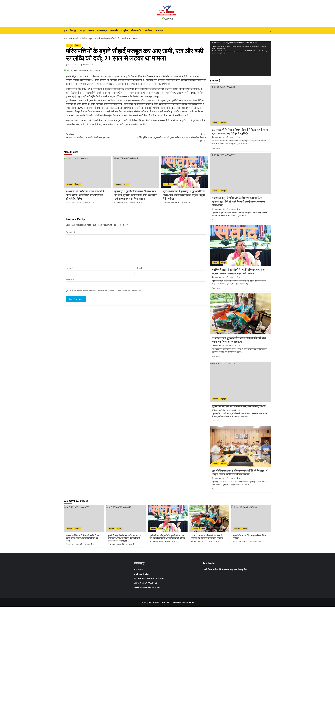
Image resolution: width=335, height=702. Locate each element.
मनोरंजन (148, 30)
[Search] (269, 30)
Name (69, 268)
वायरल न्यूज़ (102, 30)
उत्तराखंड (114, 30)
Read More (216, 148)
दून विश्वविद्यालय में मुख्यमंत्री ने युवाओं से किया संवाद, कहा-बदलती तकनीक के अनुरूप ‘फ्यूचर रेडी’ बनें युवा (184, 195)
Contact (159, 30)
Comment (71, 232)
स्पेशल (91, 30)
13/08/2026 (86, 203)
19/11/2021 (87, 65)
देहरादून (73, 30)
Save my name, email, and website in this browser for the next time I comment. (105, 290)
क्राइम (82, 30)
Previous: (88, 136)
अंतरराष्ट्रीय (136, 30)
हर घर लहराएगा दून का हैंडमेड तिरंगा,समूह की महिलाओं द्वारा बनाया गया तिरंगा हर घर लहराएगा (239, 340)
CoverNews (176, 602)
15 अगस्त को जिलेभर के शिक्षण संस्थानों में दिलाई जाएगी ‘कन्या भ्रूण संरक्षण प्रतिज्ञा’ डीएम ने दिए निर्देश (85, 195)
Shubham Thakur (74, 65)
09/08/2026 (232, 346)
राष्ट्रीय (124, 30)
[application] (240, 58)
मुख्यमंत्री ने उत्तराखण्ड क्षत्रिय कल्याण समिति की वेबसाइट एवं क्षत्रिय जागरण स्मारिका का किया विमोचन (239, 472)
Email (140, 268)
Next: (171, 137)
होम (65, 30)
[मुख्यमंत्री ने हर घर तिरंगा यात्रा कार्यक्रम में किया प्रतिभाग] (240, 382)
